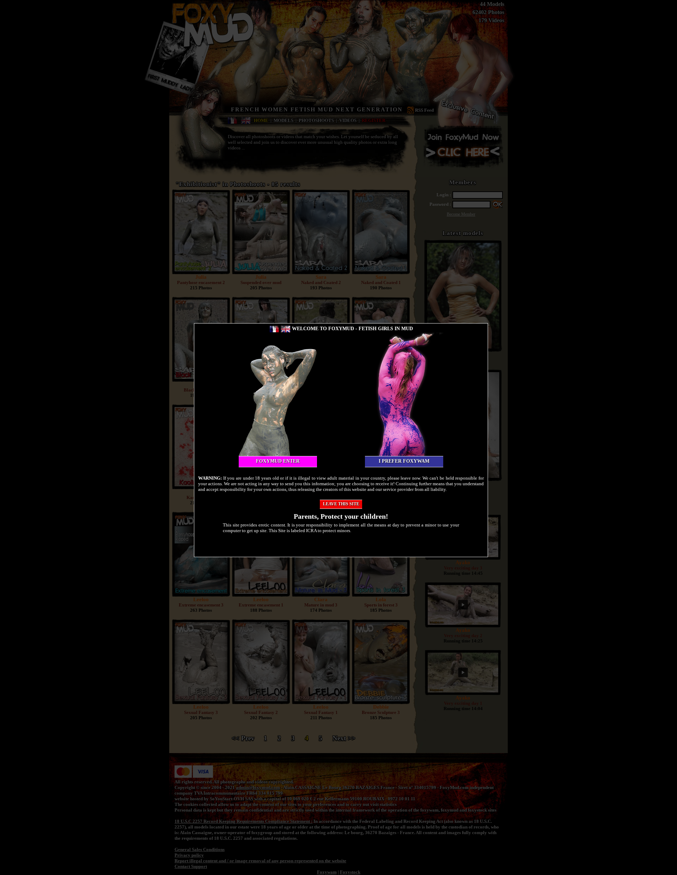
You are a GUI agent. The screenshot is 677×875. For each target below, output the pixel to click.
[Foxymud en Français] (274, 328)
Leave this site (341, 503)
